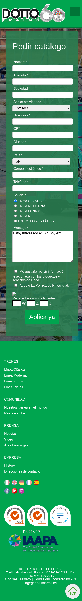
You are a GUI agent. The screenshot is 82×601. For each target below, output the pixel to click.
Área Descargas (16, 445)
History (9, 465)
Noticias (10, 433)
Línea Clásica (30, 201)
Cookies (11, 579)
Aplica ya (42, 316)
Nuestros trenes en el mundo (25, 407)
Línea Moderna (31, 206)
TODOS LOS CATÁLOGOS (38, 221)
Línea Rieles (28, 216)
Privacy (25, 579)
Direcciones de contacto (22, 471)
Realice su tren (15, 413)
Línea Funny (28, 211)
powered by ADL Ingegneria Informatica (50, 581)
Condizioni (42, 579)
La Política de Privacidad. (50, 285)
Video (8, 439)
